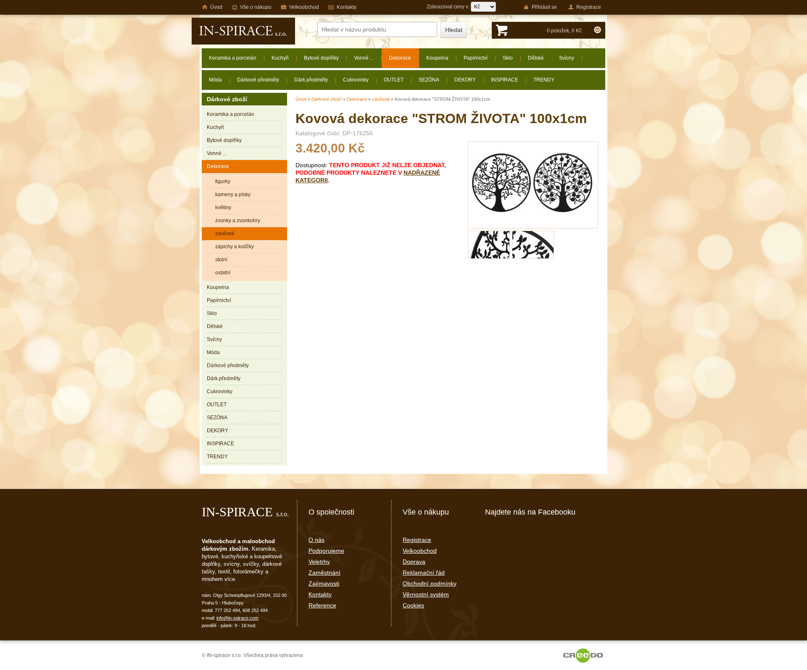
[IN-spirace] (243, 31)
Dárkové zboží (326, 99)
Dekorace (357, 99)
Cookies (413, 605)
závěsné (381, 99)
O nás (316, 539)
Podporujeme (326, 550)
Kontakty (320, 594)
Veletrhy (319, 561)
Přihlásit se (544, 7)
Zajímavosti (324, 583)
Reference (322, 605)
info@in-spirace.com (237, 617)
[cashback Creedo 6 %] (583, 655)
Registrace (417, 539)
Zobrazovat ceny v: (449, 7)
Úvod (300, 99)
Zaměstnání (324, 572)
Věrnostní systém (426, 594)
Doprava (414, 561)
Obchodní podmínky (429, 583)
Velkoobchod (420, 550)
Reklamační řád (424, 572)
